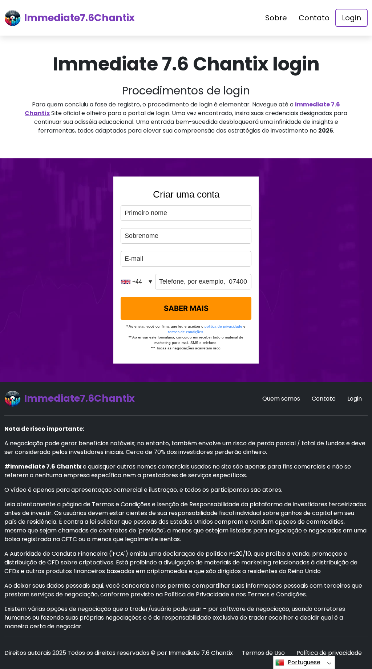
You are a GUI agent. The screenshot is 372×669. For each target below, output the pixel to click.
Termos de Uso (263, 653)
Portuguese (304, 662)
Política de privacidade (329, 653)
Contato (314, 18)
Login (351, 18)
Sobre (276, 18)
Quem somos (281, 398)
